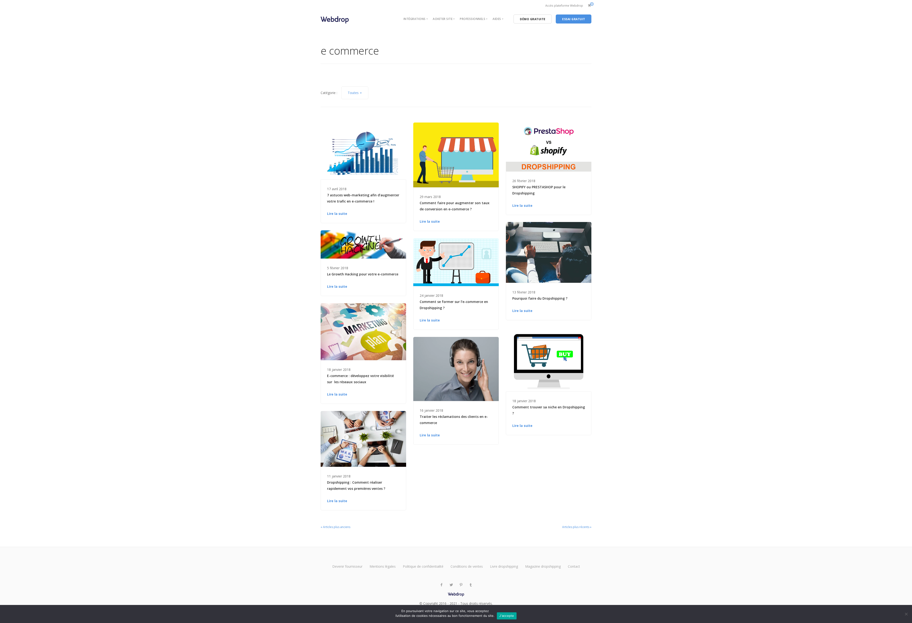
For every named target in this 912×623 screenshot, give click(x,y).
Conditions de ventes (467, 566)
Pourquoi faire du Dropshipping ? (539, 298)
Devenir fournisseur (347, 566)
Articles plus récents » (576, 527)
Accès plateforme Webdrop (564, 6)
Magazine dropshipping (543, 566)
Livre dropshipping (504, 566)
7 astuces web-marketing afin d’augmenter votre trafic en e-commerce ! (363, 198)
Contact (574, 566)
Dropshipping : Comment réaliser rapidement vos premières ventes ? (356, 485)
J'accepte (506, 616)
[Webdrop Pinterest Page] (461, 585)
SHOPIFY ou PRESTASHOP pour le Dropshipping (538, 190)
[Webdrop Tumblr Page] (470, 585)
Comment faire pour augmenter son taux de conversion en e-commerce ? (454, 206)
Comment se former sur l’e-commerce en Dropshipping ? (454, 304)
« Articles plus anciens (335, 527)
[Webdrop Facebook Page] (441, 585)
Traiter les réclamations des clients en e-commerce (454, 419)
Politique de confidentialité (423, 566)
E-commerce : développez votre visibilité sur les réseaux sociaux (360, 378)
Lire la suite (337, 213)
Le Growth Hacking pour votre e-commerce (362, 274)
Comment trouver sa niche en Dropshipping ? (548, 410)
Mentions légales (383, 566)
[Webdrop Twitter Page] (451, 585)
